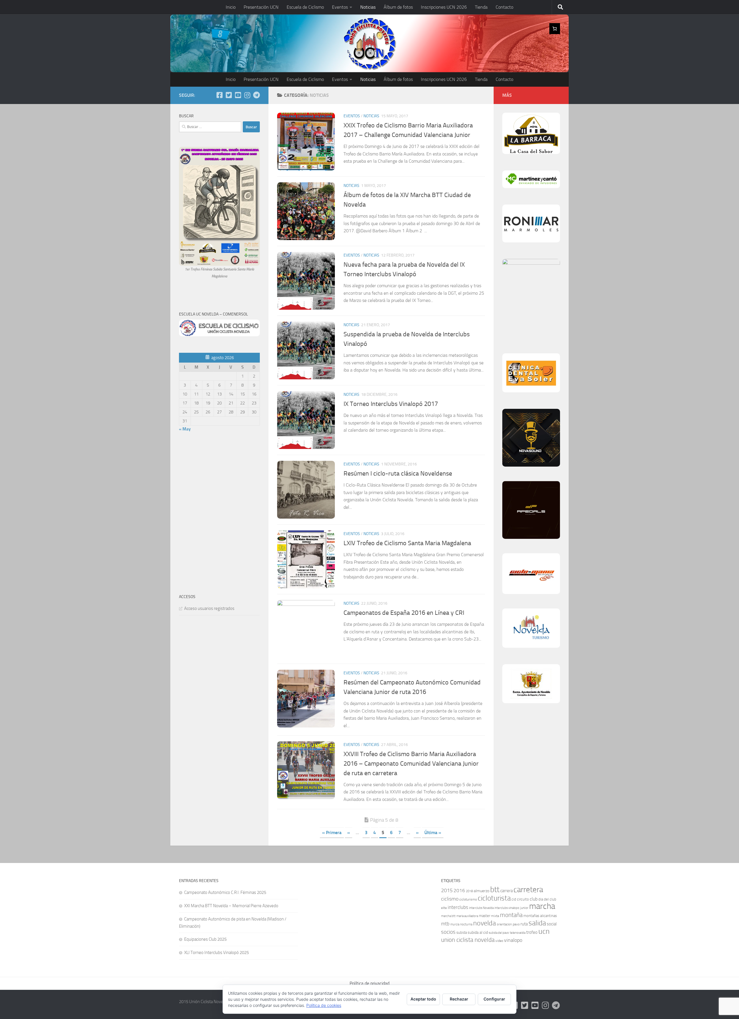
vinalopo (513, 940)
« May (185, 429)
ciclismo (449, 899)
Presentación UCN (261, 7)
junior (524, 908)
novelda (484, 923)
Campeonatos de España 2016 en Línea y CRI (404, 613)
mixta (495, 916)
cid (514, 899)
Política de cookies (323, 1005)
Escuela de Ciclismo (305, 7)
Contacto (504, 7)
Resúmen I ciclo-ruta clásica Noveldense (398, 473)
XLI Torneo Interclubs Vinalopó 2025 (216, 952)
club (534, 899)
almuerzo (481, 890)
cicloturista (494, 898)
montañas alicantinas (540, 916)
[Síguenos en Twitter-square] (228, 95)
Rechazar (459, 998)
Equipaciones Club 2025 (205, 939)
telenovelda (517, 933)
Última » (432, 832)
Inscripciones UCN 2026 (444, 7)
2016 (459, 890)
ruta (524, 924)
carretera (528, 889)
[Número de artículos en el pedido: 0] (554, 28)
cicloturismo (468, 899)
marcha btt (448, 916)
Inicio (231, 7)
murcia (454, 924)
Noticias (368, 7)
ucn (544, 931)
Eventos (340, 7)
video (499, 941)
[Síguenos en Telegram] (256, 95)
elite (444, 908)
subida (461, 932)
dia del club (547, 899)
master (484, 916)
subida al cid (478, 932)
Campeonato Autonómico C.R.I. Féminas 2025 (225, 892)
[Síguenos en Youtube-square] (237, 95)
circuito (523, 899)
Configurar (494, 998)
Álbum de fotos (398, 7)
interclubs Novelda (481, 908)
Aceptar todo (423, 998)
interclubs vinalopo (506, 908)
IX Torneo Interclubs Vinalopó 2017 (391, 404)
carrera (506, 890)
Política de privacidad (369, 983)
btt (494, 889)
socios (448, 932)
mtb (445, 924)
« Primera (331, 832)
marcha (542, 906)
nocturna (466, 924)
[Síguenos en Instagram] (247, 95)
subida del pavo (499, 933)
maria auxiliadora (467, 916)
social (552, 924)
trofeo (532, 932)
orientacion (504, 924)
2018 (469, 891)
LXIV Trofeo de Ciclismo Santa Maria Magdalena (407, 543)
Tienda (481, 7)
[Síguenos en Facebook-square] (219, 95)
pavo (516, 924)
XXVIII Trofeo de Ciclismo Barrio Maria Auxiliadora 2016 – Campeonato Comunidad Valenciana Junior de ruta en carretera (411, 763)
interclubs (458, 907)
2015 (447, 891)
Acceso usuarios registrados (209, 608)
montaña (511, 914)
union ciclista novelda (467, 939)
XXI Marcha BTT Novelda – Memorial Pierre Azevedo (231, 905)
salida (537, 923)
